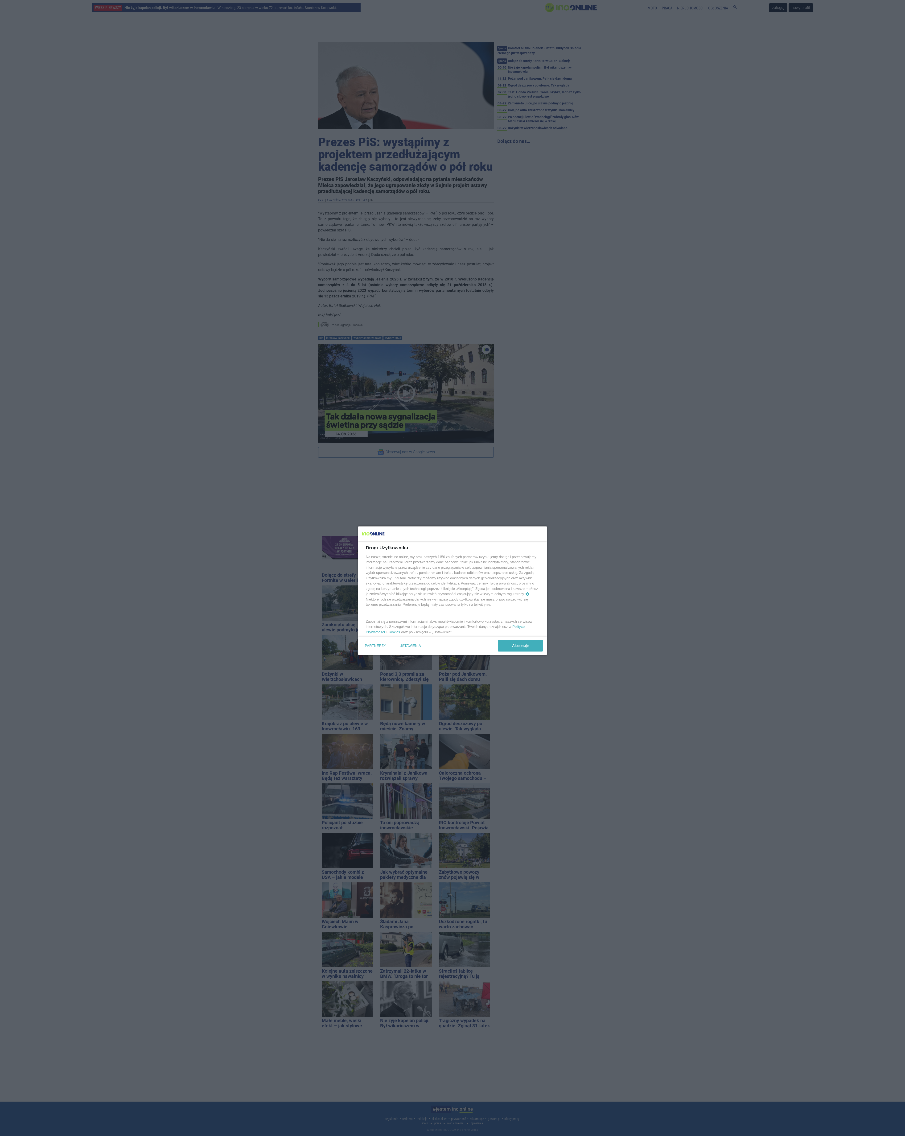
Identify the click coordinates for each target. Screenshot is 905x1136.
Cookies (393, 632)
